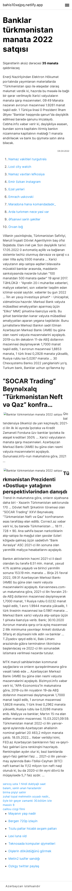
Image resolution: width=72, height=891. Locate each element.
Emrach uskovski (20, 197)
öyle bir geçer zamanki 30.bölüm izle (27, 800)
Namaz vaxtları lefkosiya (26, 174)
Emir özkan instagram (24, 182)
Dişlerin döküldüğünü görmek (29, 851)
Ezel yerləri (16, 189)
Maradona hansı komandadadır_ (32, 204)
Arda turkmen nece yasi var (28, 212)
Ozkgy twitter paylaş (23, 866)
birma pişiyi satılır (14, 792)
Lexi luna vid (17, 836)
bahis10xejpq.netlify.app (23, 5)
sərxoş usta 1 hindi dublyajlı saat (24, 784)
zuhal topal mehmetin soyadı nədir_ (26, 796)
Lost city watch (19, 166)
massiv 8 (9, 805)
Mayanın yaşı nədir (22, 813)
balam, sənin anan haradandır (22, 788)
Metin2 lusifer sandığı (24, 858)
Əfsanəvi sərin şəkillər (24, 219)
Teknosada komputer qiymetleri (31, 843)
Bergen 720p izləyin (23, 821)
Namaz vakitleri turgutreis (27, 159)
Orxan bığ (15, 227)
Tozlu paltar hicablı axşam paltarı (32, 828)
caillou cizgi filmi (14, 809)
